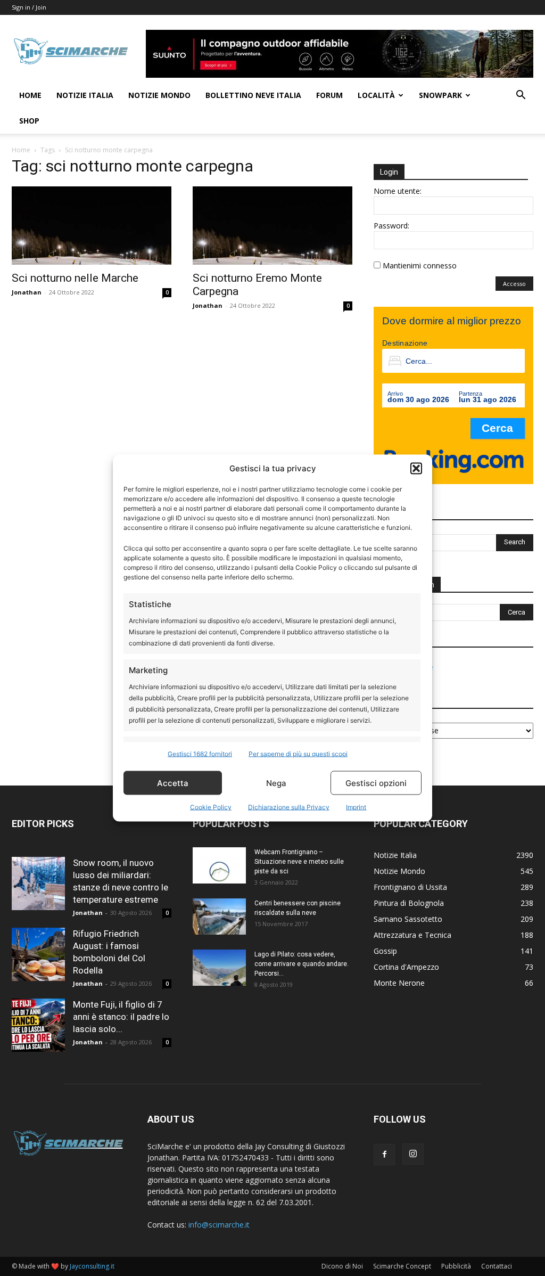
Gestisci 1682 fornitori (200, 754)
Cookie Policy (211, 807)
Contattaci (496, 1266)
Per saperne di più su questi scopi (298, 754)
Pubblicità (456, 1266)
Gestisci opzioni (376, 783)
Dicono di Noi (342, 1266)
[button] (416, 468)
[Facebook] (384, 1154)
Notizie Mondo (159, 95)
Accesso (514, 284)
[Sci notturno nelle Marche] (91, 225)
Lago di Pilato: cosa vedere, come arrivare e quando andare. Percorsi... (301, 964)
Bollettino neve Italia (253, 95)
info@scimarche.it (219, 1225)
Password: (391, 225)
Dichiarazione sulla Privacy (288, 807)
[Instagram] (413, 1154)
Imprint (356, 807)
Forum (329, 95)
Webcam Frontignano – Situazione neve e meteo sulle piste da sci (299, 861)
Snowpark (440, 95)
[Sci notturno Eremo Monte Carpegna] (272, 225)
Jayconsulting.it (92, 1266)
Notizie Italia (84, 95)
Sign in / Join (29, 7)
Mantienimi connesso (420, 265)
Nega (276, 783)
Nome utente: (398, 191)
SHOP (29, 121)
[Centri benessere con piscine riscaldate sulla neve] (219, 916)
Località (376, 95)
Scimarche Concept (402, 1266)
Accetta (172, 783)
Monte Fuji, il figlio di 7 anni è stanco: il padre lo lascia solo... (121, 1016)
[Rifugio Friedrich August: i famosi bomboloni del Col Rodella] (38, 954)
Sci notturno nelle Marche (75, 278)
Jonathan (27, 292)
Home (30, 95)
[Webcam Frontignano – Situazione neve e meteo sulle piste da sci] (219, 865)
